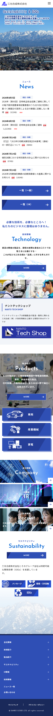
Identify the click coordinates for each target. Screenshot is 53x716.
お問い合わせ (9, 692)
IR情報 (7, 672)
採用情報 (7, 679)
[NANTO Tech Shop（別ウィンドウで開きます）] (26, 332)
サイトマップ (13, 705)
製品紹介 (7, 657)
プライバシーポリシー (36, 705)
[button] (26, 642)
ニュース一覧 (9, 686)
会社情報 (7, 642)
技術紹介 (7, 649)
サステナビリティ (11, 664)
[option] (26, 39)
